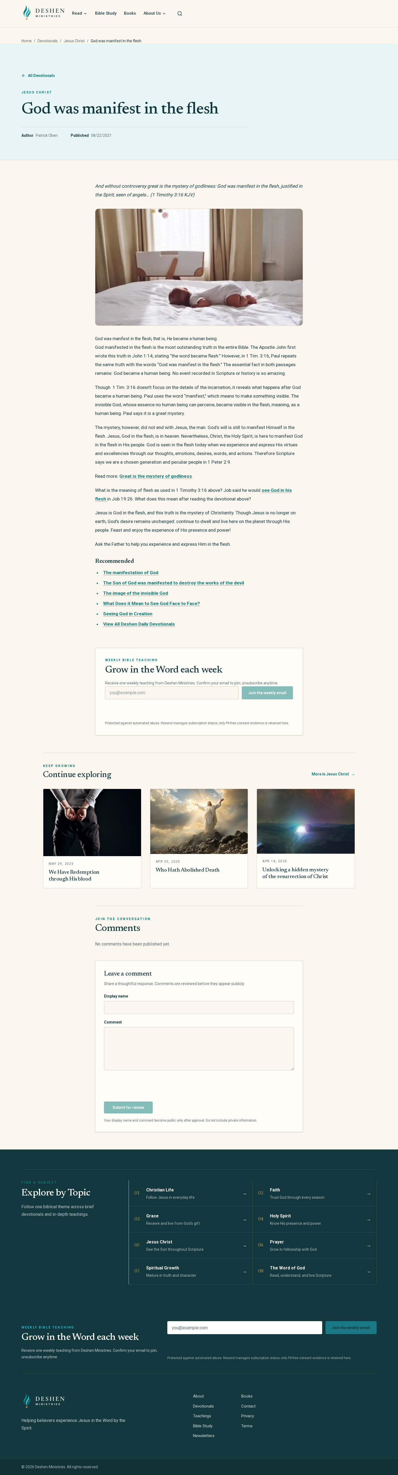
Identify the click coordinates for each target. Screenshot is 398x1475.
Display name (116, 996)
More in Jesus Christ (333, 774)
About (198, 1396)
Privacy (247, 1416)
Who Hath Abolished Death (188, 870)
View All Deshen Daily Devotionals (139, 624)
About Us (152, 13)
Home (26, 41)
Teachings (202, 1416)
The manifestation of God (130, 572)
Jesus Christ (74, 41)
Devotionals (48, 41)
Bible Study (105, 13)
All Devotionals (41, 75)
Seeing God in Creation (127, 613)
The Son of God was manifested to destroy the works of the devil (173, 583)
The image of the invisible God (135, 593)
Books (130, 13)
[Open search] (180, 14)
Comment (113, 1022)
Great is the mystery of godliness (155, 476)
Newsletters (203, 1435)
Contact (248, 1406)
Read (77, 13)
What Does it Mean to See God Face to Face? (151, 603)
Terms (247, 1426)
